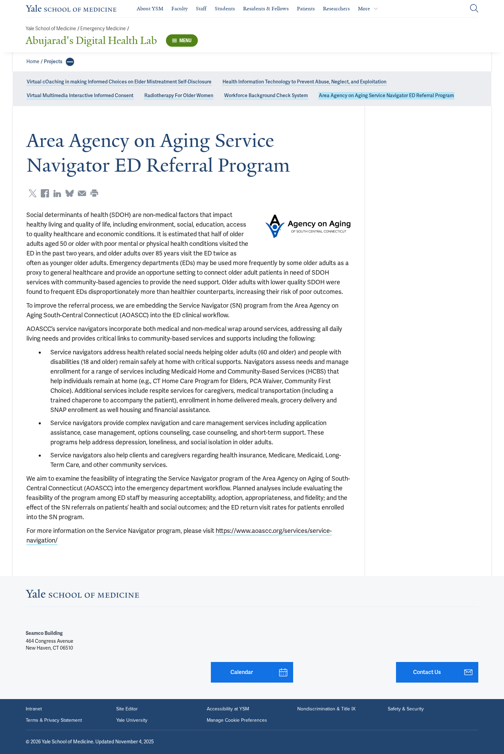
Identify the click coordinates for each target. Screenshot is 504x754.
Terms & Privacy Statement (54, 720)
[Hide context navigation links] (70, 62)
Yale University (131, 720)
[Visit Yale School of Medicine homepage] (82, 595)
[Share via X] (32, 193)
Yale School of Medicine (51, 29)
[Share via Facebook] (45, 193)
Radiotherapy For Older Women (178, 96)
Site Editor (127, 709)
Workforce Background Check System (266, 96)
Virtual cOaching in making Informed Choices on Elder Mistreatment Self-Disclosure (119, 82)
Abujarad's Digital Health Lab (91, 40)
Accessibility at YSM (228, 709)
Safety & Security (406, 709)
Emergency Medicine (103, 29)
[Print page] (94, 193)
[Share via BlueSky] (69, 193)
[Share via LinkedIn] (57, 193)
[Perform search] (474, 8)
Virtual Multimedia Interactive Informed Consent (80, 96)
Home (32, 62)
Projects (53, 62)
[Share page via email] (82, 193)
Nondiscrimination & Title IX (326, 709)
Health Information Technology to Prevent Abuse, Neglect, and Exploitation (304, 82)
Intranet (34, 709)
